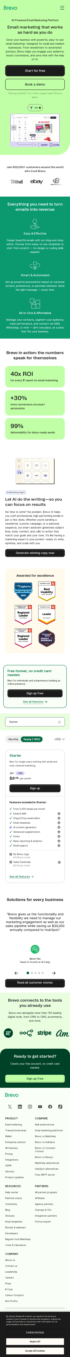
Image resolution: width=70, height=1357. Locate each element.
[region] (35, 1334)
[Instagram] (30, 1106)
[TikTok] (60, 1106)
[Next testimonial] (54, 973)
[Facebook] (50, 1106)
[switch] (13, 739)
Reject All (35, 1341)
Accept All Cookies (35, 1350)
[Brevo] (10, 8)
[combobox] (35, 721)
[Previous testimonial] (16, 973)
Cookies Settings (35, 1332)
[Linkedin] (19, 1106)
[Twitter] (9, 1106)
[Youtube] (40, 1106)
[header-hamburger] (62, 8)
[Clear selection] (59, 722)
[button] (59, 862)
